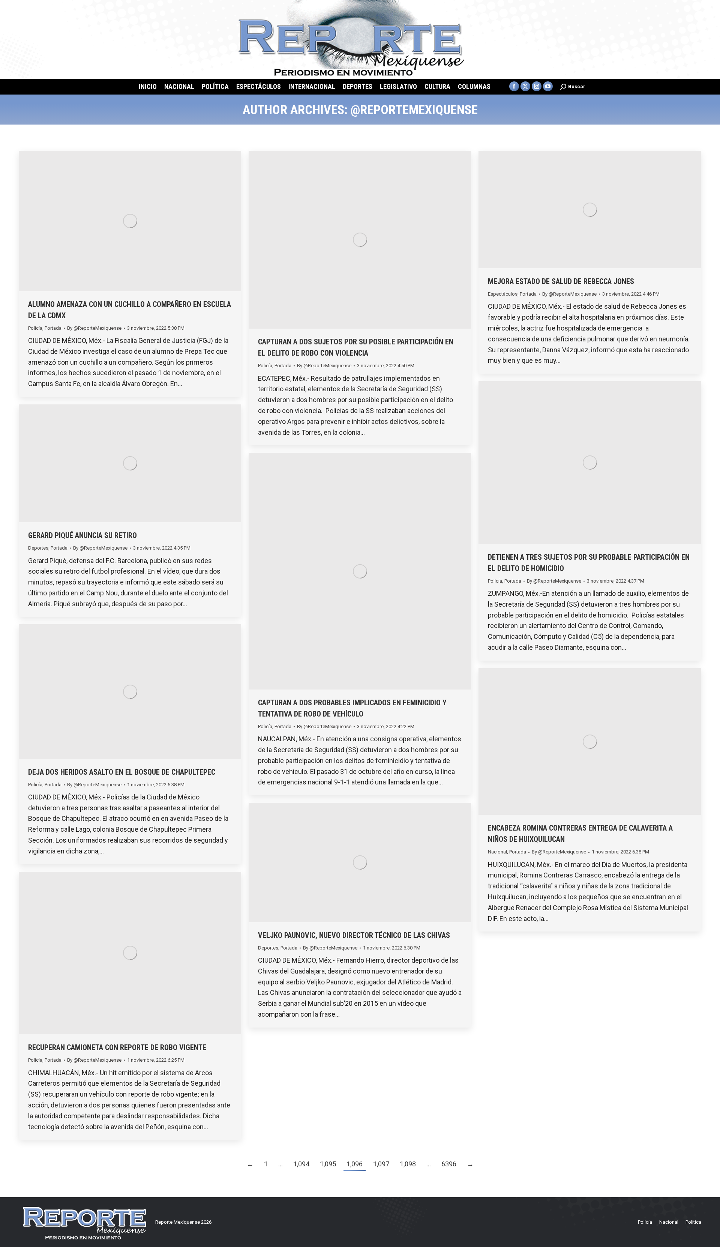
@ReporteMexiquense (414, 109)
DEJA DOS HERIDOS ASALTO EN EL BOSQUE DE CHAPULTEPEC (121, 772)
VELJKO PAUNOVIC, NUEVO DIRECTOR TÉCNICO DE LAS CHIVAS (354, 935)
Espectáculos (503, 294)
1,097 (381, 1164)
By (94, 328)
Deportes (38, 548)
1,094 (301, 1164)
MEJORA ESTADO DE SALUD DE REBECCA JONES (561, 281)
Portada (53, 328)
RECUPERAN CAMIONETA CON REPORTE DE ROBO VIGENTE (117, 1047)
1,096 (354, 1164)
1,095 (328, 1164)
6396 (448, 1164)
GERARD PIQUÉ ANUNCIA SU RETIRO (82, 535)
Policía (35, 328)
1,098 (408, 1164)
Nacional (497, 852)
